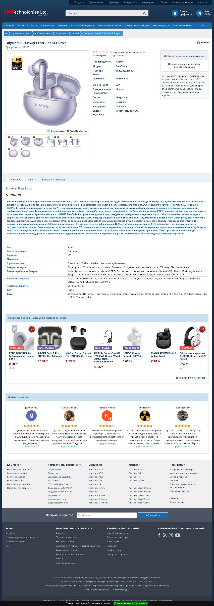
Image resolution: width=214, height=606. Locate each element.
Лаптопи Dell (135, 473)
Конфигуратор (149, 2)
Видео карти (54, 495)
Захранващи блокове (58, 503)
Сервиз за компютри (182, 2)
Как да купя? (62, 533)
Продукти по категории (118, 533)
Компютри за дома (16, 477)
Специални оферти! (59, 515)
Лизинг (164, 2)
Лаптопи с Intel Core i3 (139, 495)
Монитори (95, 464)
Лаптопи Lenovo (136, 481)
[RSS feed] (165, 535)
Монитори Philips (96, 495)
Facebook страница (15, 541)
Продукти (79, 2)
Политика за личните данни (70, 554)
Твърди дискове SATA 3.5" (60, 492)
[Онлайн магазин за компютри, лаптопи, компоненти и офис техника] (26, 15)
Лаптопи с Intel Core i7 (139, 503)
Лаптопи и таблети (27, 25)
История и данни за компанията (22, 537)
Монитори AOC (95, 473)
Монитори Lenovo (96, 488)
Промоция (112, 546)
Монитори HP (94, 484)
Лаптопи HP (134, 477)
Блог (8, 546)
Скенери (174, 498)
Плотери (174, 481)
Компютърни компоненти (65, 464)
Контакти (202, 2)
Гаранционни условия (67, 550)
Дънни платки (54, 469)
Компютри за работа (17, 473)
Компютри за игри (15, 481)
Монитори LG (94, 492)
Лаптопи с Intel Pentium (140, 492)
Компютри (9, 25)
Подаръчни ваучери (117, 554)
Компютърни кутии (57, 499)
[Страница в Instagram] (171, 535)
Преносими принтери (180, 491)
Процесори (53, 473)
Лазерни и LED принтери (182, 469)
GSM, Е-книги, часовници (110, 25)
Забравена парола (65, 563)
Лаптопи (134, 464)
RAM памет (53, 481)
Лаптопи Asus (135, 469)
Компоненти (47, 25)
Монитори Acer (95, 469)
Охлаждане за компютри (59, 477)
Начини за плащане (66, 541)
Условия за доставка (66, 537)
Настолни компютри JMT (19, 469)
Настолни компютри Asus (19, 484)
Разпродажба (130, 2)
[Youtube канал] (177, 535)
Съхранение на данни (82, 25)
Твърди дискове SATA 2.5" (60, 488)
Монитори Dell (95, 481)
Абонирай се (153, 515)
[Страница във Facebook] (159, 535)
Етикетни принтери (179, 477)
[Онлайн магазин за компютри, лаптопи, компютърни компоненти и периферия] (6, 33)
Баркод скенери (177, 502)
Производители (96, 2)
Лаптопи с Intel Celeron (140, 488)
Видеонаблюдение (182, 25)
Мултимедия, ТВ (161, 25)
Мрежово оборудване (138, 25)
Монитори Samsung (97, 499)
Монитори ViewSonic (98, 503)
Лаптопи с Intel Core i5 (139, 499)
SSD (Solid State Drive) (58, 484)
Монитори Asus (95, 477)
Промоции (114, 2)
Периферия (62, 25)
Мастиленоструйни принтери (184, 473)
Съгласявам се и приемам (130, 603)
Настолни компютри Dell (19, 488)
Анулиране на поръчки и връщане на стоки (78, 546)
